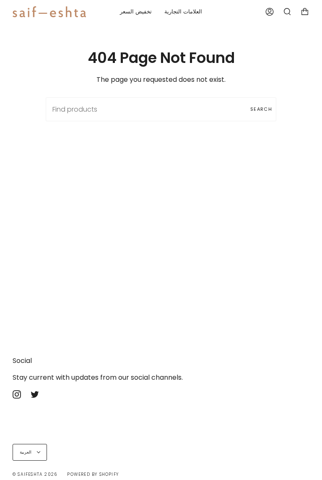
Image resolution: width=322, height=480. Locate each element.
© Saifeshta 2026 (35, 474)
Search (261, 109)
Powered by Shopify (93, 474)
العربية (26, 452)
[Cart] (305, 11)
